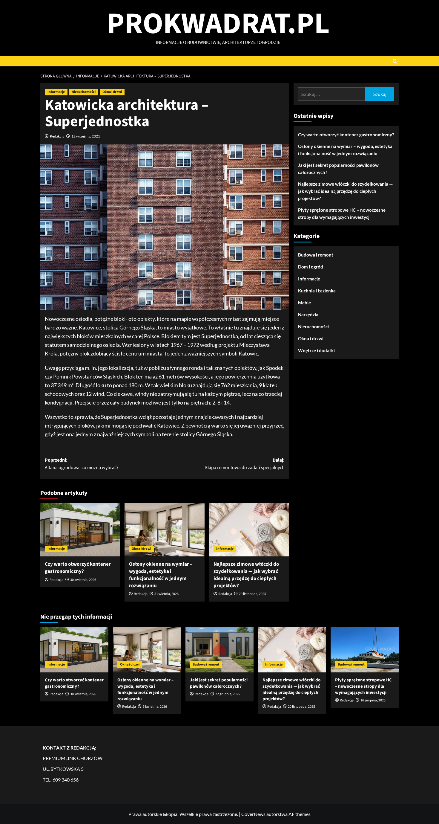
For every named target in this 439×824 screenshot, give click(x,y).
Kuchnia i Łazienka (317, 290)
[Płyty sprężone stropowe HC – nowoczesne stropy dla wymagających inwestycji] (365, 649)
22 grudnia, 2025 (227, 694)
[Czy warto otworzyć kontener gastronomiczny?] (80, 529)
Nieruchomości (84, 91)
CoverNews (253, 814)
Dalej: (244, 464)
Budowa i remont (315, 254)
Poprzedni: (82, 464)
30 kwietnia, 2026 (83, 579)
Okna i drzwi (112, 91)
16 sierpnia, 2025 (373, 700)
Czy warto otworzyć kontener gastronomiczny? (78, 568)
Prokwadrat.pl (218, 24)
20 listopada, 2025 (252, 593)
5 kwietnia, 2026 (166, 593)
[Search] (395, 61)
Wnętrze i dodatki (316, 350)
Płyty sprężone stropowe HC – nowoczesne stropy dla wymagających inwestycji (342, 213)
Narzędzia (308, 314)
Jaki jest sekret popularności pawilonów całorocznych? (338, 168)
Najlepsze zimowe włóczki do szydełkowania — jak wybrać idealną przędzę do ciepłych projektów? (246, 575)
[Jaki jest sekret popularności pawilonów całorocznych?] (219, 649)
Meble (304, 302)
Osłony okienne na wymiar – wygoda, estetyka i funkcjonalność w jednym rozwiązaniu (160, 575)
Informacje (56, 91)
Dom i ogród (310, 266)
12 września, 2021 (85, 136)
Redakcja (57, 136)
